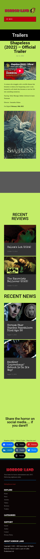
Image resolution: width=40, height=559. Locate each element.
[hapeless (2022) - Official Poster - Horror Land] (20, 158)
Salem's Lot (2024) (19, 247)
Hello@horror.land (9, 484)
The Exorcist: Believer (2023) (17, 280)
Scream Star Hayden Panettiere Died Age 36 (20, 328)
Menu (11, 19)
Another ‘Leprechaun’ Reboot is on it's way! (18, 366)
